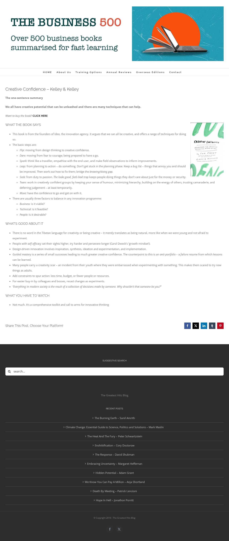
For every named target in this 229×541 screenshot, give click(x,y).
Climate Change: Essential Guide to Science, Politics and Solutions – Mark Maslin (115, 427)
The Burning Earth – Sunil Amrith (115, 418)
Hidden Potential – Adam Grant (115, 473)
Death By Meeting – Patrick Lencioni (115, 491)
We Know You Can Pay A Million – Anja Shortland (115, 482)
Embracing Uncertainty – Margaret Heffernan (114, 463)
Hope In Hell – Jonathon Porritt (115, 500)
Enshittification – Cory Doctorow (115, 445)
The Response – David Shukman (114, 454)
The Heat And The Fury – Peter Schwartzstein (114, 436)
